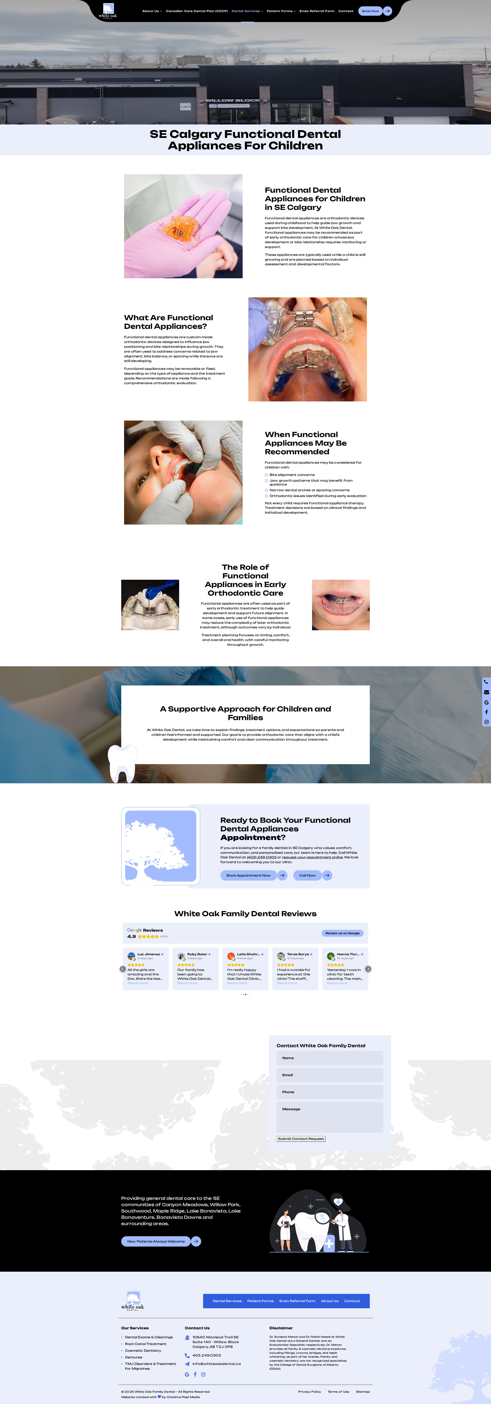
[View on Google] (131, 956)
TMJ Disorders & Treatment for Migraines (150, 1366)
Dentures (133, 1357)
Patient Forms (280, 11)
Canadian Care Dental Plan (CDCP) (197, 11)
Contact (346, 11)
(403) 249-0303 (262, 857)
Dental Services (246, 11)
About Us (150, 11)
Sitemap (363, 1391)
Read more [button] (138, 983)
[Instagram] (486, 722)
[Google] (486, 712)
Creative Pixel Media (183, 1397)
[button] (123, 969)
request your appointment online (312, 857)
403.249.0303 (207, 1355)
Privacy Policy (309, 1391)
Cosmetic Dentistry (143, 1350)
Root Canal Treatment (145, 1344)
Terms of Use (338, 1391)
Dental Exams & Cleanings (149, 1337)
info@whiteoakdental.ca (217, 1364)
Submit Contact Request (301, 1139)
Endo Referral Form (317, 11)
